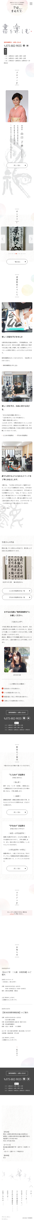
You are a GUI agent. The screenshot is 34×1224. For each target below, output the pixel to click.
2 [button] (10, 253)
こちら (12, 914)
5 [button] (16, 253)
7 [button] (19, 253)
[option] (17, 239)
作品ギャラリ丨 (22, 1198)
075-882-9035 (14, 45)
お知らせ (8, 1195)
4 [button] (14, 253)
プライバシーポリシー (6, 1217)
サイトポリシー (5, 1219)
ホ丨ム (31, 1193)
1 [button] (9, 253)
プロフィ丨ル (26, 1196)
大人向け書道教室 (17, 1200)
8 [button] (21, 253)
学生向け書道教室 (12, 1201)
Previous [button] (2, 239)
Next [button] (31, 239)
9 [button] (23, 253)
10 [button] (24, 253)
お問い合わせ (3, 1197)
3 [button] (12, 253)
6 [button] (17, 253)
